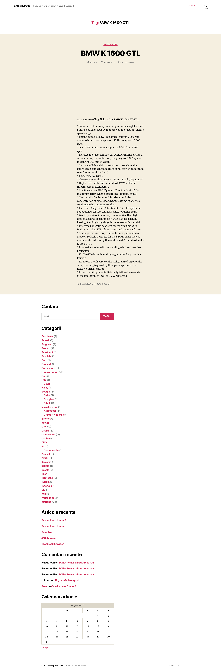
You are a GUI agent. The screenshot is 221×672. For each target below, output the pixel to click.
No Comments (128, 62)
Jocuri (45, 422)
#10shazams (48, 538)
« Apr (45, 647)
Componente (51, 450)
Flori (44, 376)
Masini (45, 430)
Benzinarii (47, 352)
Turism (45, 481)
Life (43, 426)
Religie (45, 466)
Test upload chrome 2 (54, 520)
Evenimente (48, 368)
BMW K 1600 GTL (110, 53)
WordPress (47, 497)
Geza (95, 62)
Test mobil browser (52, 544)
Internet (46, 418)
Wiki (44, 493)
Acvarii (45, 340)
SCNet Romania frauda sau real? (77, 562)
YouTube (46, 501)
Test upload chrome (52, 526)
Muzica (45, 438)
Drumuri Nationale (54, 414)
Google (45, 391)
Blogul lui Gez (22, 5)
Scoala (45, 470)
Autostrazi (50, 410)
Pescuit (45, 454)
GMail (47, 395)
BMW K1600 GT (103, 284)
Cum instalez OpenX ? (63, 586)
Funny (44, 387)
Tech (44, 473)
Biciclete (46, 356)
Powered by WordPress (76, 665)
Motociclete (110, 44)
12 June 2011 (109, 62)
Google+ (49, 399)
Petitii (44, 458)
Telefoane (47, 477)
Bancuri (45, 348)
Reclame (46, 462)
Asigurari (46, 344)
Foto (44, 380)
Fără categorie (49, 372)
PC (43, 446)
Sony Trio (46, 532)
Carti (44, 360)
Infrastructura (49, 407)
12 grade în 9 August (67, 580)
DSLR (47, 383)
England (46, 364)
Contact (191, 5)
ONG (44, 442)
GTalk (47, 403)
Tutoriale (46, 485)
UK (43, 489)
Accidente (47, 336)
